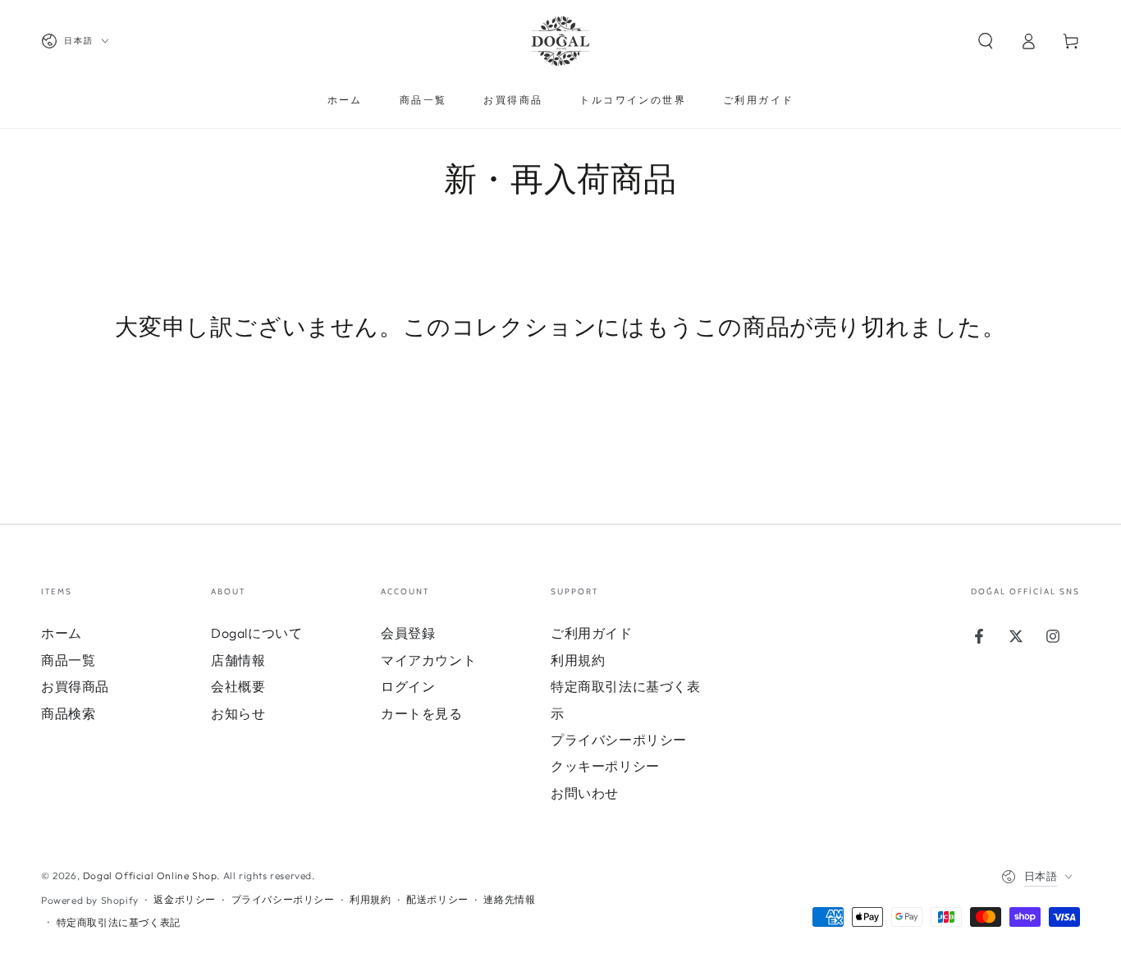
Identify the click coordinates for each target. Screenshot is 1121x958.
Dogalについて (256, 633)
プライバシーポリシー (619, 739)
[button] (985, 41)
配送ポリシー (437, 899)
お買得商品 (75, 686)
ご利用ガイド (592, 633)
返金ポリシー (184, 899)
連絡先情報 (509, 899)
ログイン (408, 686)
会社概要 (238, 686)
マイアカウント (428, 660)
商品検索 (68, 713)
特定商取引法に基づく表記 (119, 922)
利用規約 (578, 660)
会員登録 (408, 633)
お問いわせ (585, 793)
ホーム (61, 633)
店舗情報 (238, 660)
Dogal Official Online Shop (150, 875)
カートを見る (422, 713)
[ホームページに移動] (560, 41)
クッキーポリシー (605, 766)
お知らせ (238, 713)
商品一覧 (68, 660)
